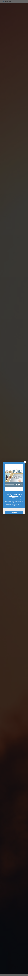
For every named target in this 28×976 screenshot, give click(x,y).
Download (14, 512)
